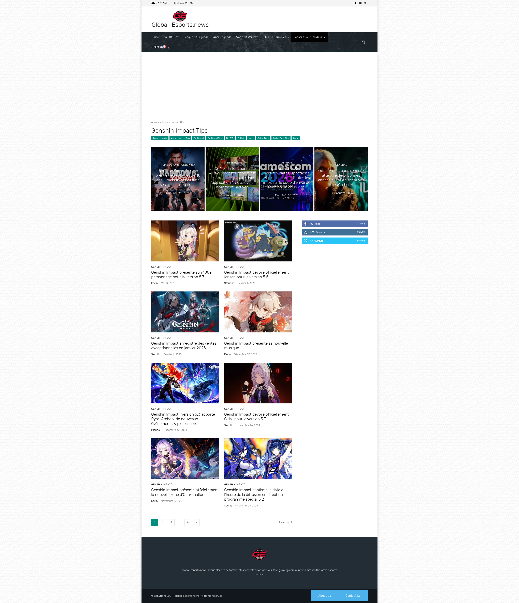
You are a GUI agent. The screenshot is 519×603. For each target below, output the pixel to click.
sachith (156, 354)
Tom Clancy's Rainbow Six (178, 165)
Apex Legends (160, 138)
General (232, 162)
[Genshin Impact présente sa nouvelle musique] (258, 311)
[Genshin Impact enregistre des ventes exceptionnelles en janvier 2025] (185, 311)
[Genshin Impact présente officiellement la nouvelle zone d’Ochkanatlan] (185, 458)
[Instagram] (360, 3)
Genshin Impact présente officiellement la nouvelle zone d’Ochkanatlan (185, 492)
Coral (295, 138)
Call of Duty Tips (281, 138)
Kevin (154, 283)
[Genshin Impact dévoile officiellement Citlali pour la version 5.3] (258, 383)
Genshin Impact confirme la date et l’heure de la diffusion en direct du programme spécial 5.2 (254, 495)
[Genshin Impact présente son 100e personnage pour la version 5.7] (185, 240)
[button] (363, 42)
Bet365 (229, 138)
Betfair (241, 138)
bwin (251, 138)
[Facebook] (355, 3)
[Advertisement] (259, 84)
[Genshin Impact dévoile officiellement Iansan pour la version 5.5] (258, 240)
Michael (155, 429)
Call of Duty (263, 138)
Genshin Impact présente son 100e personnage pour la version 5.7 (181, 274)
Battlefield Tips (215, 138)
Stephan (229, 283)
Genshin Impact (161, 266)
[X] (365, 3)
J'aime (361, 223)
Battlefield (199, 138)
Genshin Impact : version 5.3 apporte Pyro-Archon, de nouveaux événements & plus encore (183, 419)
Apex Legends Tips (180, 138)
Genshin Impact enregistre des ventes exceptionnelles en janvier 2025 (183, 345)
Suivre (361, 232)
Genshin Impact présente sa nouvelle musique (256, 345)
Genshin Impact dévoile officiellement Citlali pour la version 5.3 (256, 416)
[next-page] (196, 522)
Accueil (155, 122)
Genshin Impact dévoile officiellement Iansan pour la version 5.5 (256, 274)
